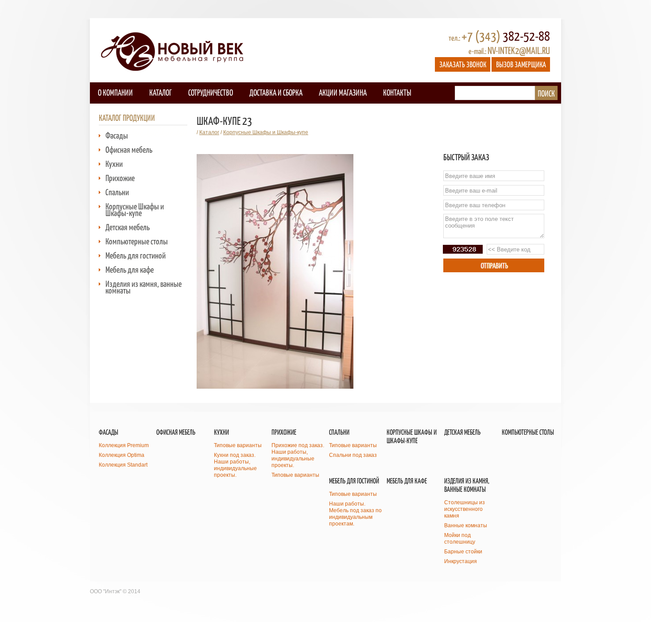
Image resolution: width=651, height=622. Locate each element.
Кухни (114, 163)
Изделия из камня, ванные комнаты (143, 287)
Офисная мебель (128, 149)
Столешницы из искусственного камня (464, 509)
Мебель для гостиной (135, 255)
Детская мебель (127, 227)
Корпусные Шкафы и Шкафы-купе (134, 209)
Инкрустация (460, 561)
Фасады (116, 135)
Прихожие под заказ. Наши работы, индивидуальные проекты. (297, 455)
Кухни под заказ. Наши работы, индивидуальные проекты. (235, 465)
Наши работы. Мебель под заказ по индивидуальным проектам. (355, 514)
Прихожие (120, 177)
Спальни (117, 192)
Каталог (160, 92)
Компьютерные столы (136, 241)
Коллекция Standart (123, 465)
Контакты (397, 92)
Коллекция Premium (124, 445)
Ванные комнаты (465, 525)
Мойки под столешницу (459, 538)
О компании (115, 92)
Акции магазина (343, 92)
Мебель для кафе (129, 269)
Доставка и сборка (275, 92)
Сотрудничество (210, 92)
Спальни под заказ (353, 455)
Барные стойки (463, 552)
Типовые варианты (238, 445)
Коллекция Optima (121, 455)
